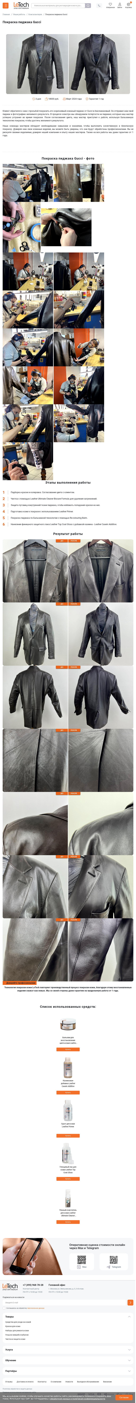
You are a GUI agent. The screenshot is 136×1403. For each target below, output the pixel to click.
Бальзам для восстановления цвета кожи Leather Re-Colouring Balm (68, 1040)
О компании (56, 1382)
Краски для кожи (12, 1326)
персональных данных (35, 1308)
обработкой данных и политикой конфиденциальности (77, 1399)
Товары (9, 1316)
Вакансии (107, 1382)
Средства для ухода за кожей (18, 1322)
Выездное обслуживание (88, 1382)
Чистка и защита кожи (15, 1339)
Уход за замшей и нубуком (16, 1335)
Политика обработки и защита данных (17, 1389)
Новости (69, 1382)
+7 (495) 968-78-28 (33, 1285)
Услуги (9, 1349)
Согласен (124, 1397)
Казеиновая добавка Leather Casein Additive (68, 1083)
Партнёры (11, 1371)
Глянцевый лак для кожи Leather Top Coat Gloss (68, 1170)
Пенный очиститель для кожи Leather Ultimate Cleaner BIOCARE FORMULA (68, 1213)
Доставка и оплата (25, 1382)
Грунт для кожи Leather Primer (68, 1125)
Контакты (42, 1382)
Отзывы (8, 1382)
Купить (68, 1049)
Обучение (10, 1360)
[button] (99, 5)
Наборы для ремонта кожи (17, 1330)
